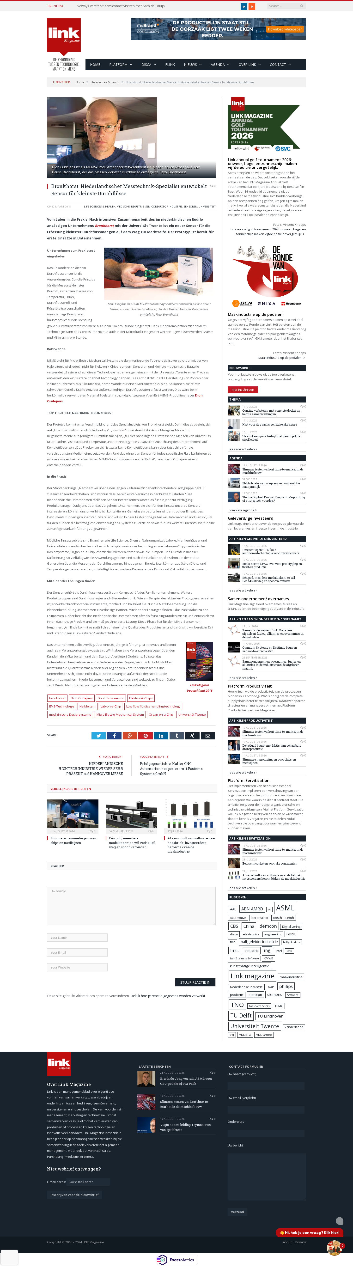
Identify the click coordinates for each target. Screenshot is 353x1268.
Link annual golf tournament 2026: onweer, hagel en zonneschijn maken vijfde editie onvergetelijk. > (268, 231)
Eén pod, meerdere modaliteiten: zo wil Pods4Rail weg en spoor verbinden (132, 842)
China (248, 926)
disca (234, 934)
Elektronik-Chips (141, 698)
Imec (234, 950)
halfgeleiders (291, 942)
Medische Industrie (130, 206)
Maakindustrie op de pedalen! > (281, 357)
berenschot (259, 918)
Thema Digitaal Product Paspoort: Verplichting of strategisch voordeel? (273, 498)
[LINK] (64, 40)
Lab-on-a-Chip (111, 706)
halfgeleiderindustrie (259, 941)
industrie (252, 950)
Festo (290, 934)
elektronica (251, 934)
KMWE (268, 958)
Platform (118, 64)
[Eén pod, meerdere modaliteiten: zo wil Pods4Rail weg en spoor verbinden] (131, 816)
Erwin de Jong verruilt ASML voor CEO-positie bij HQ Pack (186, 1081)
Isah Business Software (244, 958)
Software (292, 995)
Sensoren (190, 206)
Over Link (247, 64)
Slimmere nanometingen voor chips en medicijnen (73, 840)
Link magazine (252, 975)
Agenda (218, 64)
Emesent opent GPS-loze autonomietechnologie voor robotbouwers (270, 551)
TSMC (279, 1006)
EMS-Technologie (61, 706)
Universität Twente (192, 714)
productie (236, 995)
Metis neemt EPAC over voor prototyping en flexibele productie (272, 565)
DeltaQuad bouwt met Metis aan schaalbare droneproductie (271, 747)
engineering (272, 934)
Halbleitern (87, 706)
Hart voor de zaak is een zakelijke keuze (270, 424)
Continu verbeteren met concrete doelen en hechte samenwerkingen (271, 412)
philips (286, 986)
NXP (271, 987)
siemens (274, 994)
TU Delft (241, 1015)
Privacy (300, 1242)
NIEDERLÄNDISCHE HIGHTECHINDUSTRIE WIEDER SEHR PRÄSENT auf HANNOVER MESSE (91, 768)
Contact (278, 64)
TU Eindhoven (270, 1016)
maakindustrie (291, 977)
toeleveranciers (259, 1006)
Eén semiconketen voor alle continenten (269, 863)
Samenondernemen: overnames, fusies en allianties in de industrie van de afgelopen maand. (271, 665)
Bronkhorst (104, 225)
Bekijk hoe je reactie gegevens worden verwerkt (168, 996)
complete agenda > (243, 510)
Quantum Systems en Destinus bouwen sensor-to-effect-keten (269, 649)
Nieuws (190, 64)
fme (232, 942)
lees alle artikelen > (243, 449)
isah (289, 951)
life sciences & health (99, 206)
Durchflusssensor (111, 698)
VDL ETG (245, 1034)
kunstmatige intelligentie (249, 965)
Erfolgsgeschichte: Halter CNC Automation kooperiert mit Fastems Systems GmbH (171, 768)
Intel (279, 951)
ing (267, 950)
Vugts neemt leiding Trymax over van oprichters (186, 1127)
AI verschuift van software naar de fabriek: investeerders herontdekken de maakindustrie (191, 844)
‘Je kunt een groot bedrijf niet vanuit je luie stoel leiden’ (271, 437)
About (287, 1242)
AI (269, 909)
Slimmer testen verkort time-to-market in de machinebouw (272, 471)
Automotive (238, 918)
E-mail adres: (57, 1182)
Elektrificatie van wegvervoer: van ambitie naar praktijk (271, 485)
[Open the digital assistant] (334, 1248)
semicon (255, 994)
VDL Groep (264, 1034)
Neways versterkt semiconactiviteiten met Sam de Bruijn (121, 6)
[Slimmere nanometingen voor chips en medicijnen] (72, 816)
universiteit (207, 206)
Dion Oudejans (82, 698)
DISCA (146, 64)
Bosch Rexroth (283, 918)
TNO (237, 1004)
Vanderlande (294, 1027)
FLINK (170, 64)
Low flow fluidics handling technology (153, 706)
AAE (233, 909)
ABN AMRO (252, 909)
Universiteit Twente (254, 1026)
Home (95, 64)
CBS (234, 926)
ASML (285, 908)
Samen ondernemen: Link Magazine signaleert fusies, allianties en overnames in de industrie (273, 633)
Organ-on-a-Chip (161, 714)
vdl (232, 1034)
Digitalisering (291, 927)
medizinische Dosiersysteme (70, 714)
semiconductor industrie (163, 206)
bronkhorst (57, 698)
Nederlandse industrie (246, 987)
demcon (268, 926)
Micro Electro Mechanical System (120, 714)
